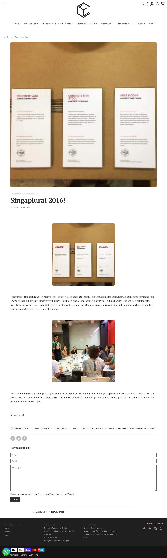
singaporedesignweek (138, 428)
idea (57, 428)
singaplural (84, 428)
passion (73, 428)
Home (6, 528)
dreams (36, 428)
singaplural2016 (97, 428)
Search (7, 532)
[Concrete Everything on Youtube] (161, 530)
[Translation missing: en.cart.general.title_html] (163, 4)
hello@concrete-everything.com (57, 540)
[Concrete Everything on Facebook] (144, 530)
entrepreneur (47, 428)
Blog (6, 535)
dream (27, 428)
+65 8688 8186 (50, 537)
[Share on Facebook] (12, 438)
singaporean (122, 428)
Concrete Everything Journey (18, 37)
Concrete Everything (29, 555)
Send (15, 499)
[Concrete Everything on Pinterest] (149, 530)
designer (18, 428)
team (152, 428)
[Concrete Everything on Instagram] (155, 530)
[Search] (157, 4)
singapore (110, 428)
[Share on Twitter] (18, 438)
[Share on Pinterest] (24, 438)
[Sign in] (152, 4)
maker (64, 428)
